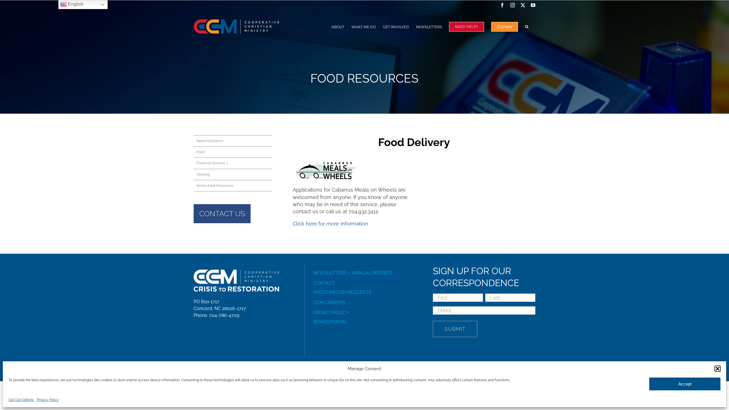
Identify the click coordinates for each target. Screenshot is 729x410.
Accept (684, 384)
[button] (717, 369)
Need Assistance (209, 141)
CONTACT (324, 283)
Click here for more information (330, 224)
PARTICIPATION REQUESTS (342, 292)
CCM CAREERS (329, 302)
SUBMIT (455, 329)
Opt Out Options (21, 400)
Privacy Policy (48, 400)
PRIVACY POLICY (331, 312)
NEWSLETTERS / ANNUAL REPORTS (353, 273)
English (75, 4)
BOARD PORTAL (330, 322)
